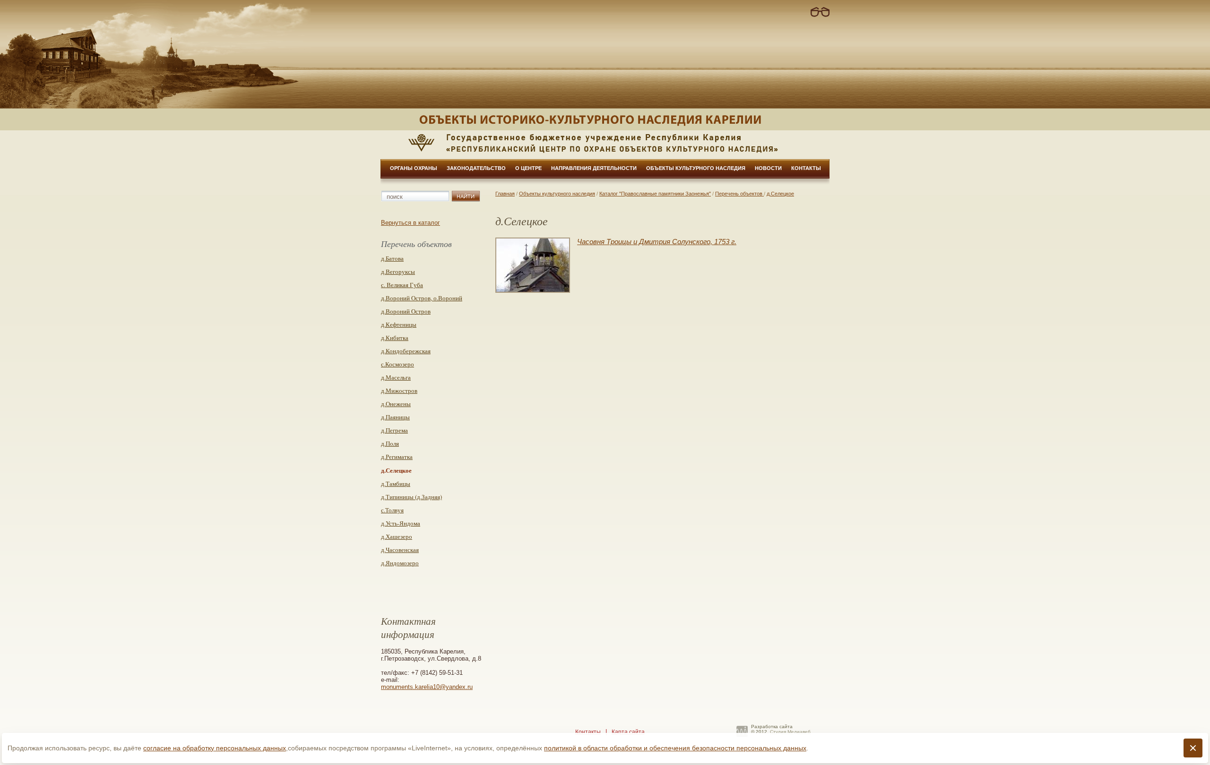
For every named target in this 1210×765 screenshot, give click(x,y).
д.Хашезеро (396, 536)
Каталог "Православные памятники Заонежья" (655, 193)
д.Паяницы (395, 417)
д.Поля (390, 443)
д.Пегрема (394, 430)
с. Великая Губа (402, 284)
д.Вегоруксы (398, 271)
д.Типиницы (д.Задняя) (411, 497)
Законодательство (476, 168)
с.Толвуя (392, 510)
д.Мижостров (399, 390)
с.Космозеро (397, 364)
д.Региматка (397, 456)
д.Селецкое (780, 193)
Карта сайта (628, 732)
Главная (505, 193)
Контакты (806, 168)
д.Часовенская (400, 549)
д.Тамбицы (395, 483)
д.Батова (392, 258)
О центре (528, 168)
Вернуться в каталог (410, 222)
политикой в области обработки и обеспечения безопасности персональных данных (675, 748)
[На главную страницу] (605, 119)
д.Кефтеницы (398, 324)
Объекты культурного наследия (695, 168)
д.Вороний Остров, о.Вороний (421, 298)
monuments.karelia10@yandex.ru (427, 686)
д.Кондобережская (406, 351)
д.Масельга (396, 377)
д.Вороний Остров (406, 311)
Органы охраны (413, 168)
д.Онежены (396, 404)
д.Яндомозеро (400, 563)
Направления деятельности (594, 168)
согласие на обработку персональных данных (214, 748)
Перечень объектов (739, 193)
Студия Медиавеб (790, 731)
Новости (768, 168)
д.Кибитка (394, 337)
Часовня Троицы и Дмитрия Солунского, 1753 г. (656, 242)
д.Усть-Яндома (400, 523)
